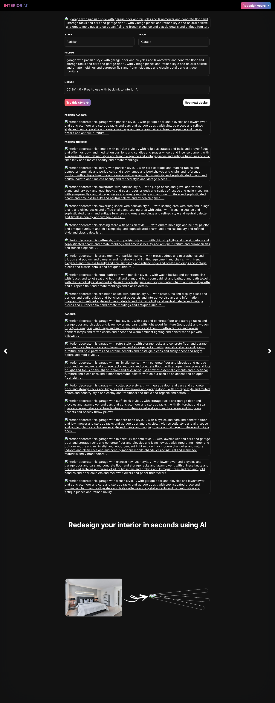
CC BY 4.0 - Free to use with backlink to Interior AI (102, 89)
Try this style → (77, 102)
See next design (197, 102)
